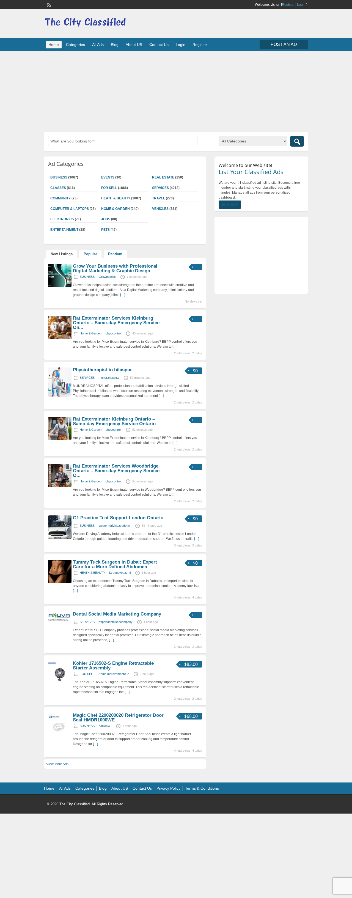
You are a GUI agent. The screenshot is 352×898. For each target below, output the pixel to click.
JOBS (105, 219)
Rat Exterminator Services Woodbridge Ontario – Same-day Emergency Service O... (116, 470)
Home (53, 44)
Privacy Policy (168, 788)
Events (107, 177)
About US (134, 44)
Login (301, 5)
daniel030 (105, 725)
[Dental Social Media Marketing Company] (60, 620)
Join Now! (229, 205)
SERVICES (160, 188)
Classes (58, 188)
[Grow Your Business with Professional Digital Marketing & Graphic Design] (60, 286)
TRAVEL (158, 198)
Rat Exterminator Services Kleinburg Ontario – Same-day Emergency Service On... (116, 322)
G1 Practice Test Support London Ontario (118, 517)
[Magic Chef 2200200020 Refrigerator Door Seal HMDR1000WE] (60, 735)
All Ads (98, 44)
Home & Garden (115, 209)
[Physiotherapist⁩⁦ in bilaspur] (60, 395)
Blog (115, 44)
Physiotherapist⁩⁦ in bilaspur (102, 369)
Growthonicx (107, 276)
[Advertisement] (176, 90)
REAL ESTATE (163, 177)
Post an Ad (284, 44)
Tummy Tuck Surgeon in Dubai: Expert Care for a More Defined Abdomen (115, 564)
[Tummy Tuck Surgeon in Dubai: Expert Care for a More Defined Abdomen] (60, 582)
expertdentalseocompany (116, 622)
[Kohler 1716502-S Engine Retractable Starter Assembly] (60, 683)
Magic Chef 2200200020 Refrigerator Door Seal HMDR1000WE (118, 718)
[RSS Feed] (48, 4)
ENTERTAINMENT (64, 230)
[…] (122, 295)
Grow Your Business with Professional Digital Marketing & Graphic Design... (115, 268)
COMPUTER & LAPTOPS (69, 209)
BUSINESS (58, 177)
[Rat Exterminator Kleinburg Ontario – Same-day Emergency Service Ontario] (60, 439)
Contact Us (159, 44)
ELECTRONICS (62, 219)
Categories (75, 44)
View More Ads (57, 764)
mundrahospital (109, 377)
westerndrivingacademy (115, 525)
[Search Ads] (297, 141)
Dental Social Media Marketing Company (117, 614)
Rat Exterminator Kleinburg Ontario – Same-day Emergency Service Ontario (114, 421)
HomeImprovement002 (113, 673)
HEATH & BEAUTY (115, 198)
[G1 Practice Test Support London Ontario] (60, 538)
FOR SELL (109, 188)
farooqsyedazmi (120, 572)
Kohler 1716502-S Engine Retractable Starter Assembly (113, 666)
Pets (105, 230)
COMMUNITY (60, 198)
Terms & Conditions (202, 788)
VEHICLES (160, 209)
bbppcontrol (113, 333)
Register (288, 5)
